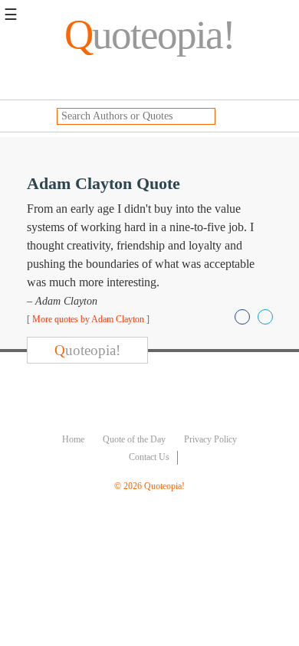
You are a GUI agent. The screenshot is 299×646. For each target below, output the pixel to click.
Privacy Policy (210, 439)
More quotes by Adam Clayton (88, 319)
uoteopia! (149, 34)
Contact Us (149, 457)
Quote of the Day (134, 439)
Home (73, 439)
